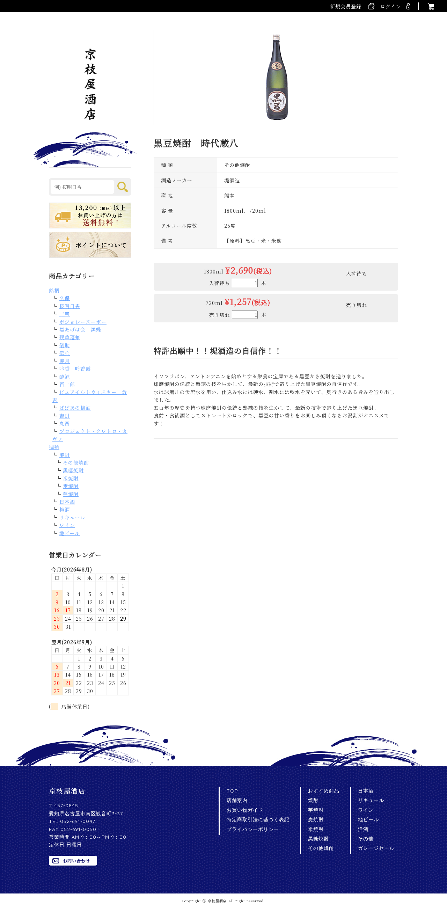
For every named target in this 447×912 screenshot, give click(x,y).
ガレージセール (376, 848)
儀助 (64, 345)
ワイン (67, 524)
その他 (366, 839)
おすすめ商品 (323, 791)
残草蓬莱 (69, 337)
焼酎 (64, 454)
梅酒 (64, 509)
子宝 (64, 313)
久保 (64, 297)
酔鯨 (64, 376)
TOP (232, 791)
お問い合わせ (76, 860)
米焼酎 (71, 478)
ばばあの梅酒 (75, 407)
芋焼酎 (71, 493)
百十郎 (67, 384)
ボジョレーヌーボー (83, 321)
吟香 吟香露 (75, 368)
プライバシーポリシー (253, 829)
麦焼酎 (71, 485)
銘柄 (54, 290)
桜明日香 (69, 305)
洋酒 (363, 829)
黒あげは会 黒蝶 (80, 329)
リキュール (72, 517)
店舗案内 (237, 800)
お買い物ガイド (245, 810)
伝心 (64, 352)
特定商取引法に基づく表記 (258, 819)
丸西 (64, 423)
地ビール (69, 533)
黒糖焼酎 (73, 470)
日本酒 (67, 501)
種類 (54, 446)
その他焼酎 (76, 462)
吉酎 (64, 415)
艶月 (64, 360)
